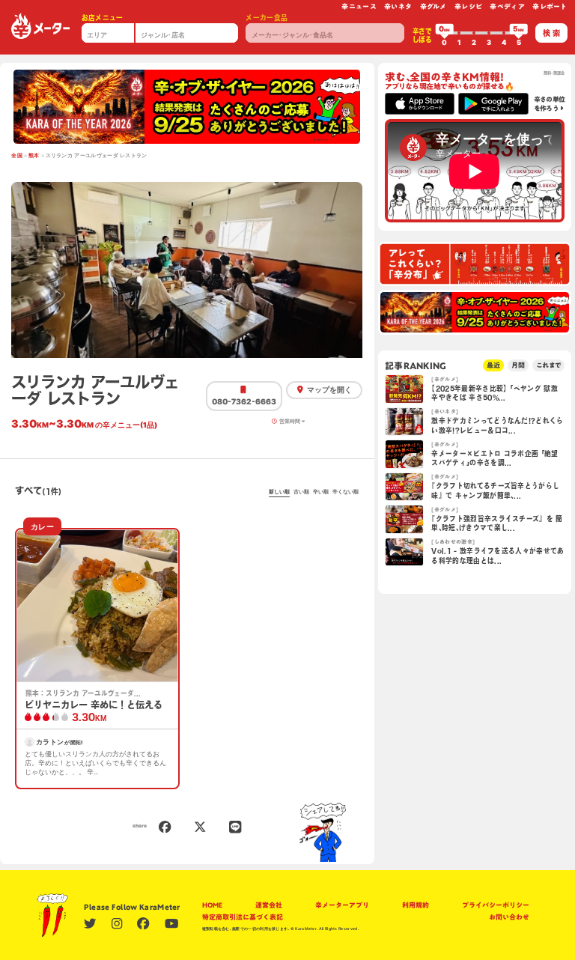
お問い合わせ (509, 917)
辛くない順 (345, 492)
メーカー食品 (267, 17)
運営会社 (268, 905)
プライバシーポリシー (495, 905)
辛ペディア (507, 6)
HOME (212, 905)
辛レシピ (468, 6)
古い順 (301, 492)
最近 (493, 365)
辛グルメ (433, 6)
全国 (16, 156)
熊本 (34, 156)
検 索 (551, 33)
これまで (548, 365)
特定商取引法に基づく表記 (242, 917)
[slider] (444, 33)
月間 (518, 365)
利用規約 (415, 905)
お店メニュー (103, 17)
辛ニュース (359, 6)
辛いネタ (398, 6)
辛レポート (550, 6)
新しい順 (279, 492)
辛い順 (321, 492)
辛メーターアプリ (342, 905)
